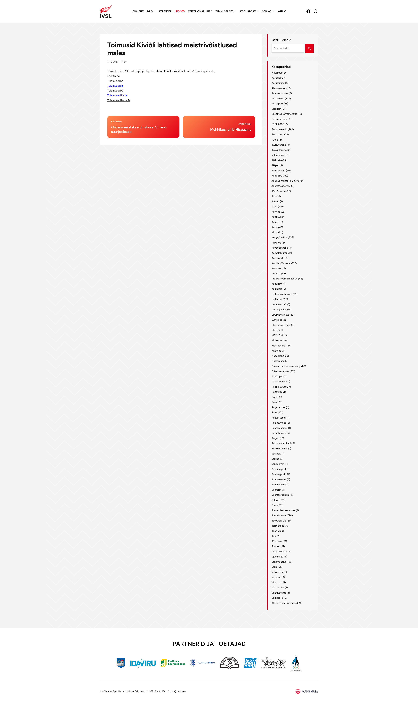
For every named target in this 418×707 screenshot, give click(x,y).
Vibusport (277, 582)
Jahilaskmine (278, 170)
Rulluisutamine (280, 448)
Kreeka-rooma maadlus (284, 278)
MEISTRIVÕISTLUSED (200, 11)
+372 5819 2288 (157, 691)
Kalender (165, 11)
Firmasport (278, 134)
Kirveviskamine (280, 247)
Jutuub (275, 201)
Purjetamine (278, 407)
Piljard (275, 397)
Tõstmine (277, 541)
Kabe (274, 206)
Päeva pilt (277, 376)
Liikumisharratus (280, 314)
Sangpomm (278, 464)
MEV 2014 (277, 335)
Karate (275, 222)
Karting (276, 227)
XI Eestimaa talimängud (285, 603)
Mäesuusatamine (281, 325)
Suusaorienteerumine (283, 510)
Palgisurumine (279, 381)
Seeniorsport (279, 469)
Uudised (180, 11)
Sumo (275, 505)
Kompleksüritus (280, 253)
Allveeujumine (279, 88)
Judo (274, 196)
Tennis (275, 531)
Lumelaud (277, 319)
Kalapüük (276, 216)
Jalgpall (276, 175)
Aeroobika (277, 77)
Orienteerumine (280, 371)
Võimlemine (278, 587)
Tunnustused (224, 11)
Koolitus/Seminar (281, 263)
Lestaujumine (279, 309)
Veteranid (277, 577)
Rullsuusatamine (280, 443)
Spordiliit (276, 489)
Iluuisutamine (279, 144)
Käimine (276, 211)
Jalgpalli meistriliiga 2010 (285, 180)
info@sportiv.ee (177, 691)
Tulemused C (115, 90)
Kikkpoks (276, 242)
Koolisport (248, 11)
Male (124, 61)
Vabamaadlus (279, 561)
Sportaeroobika (280, 494)
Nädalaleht (278, 355)
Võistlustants (279, 592)
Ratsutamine (279, 433)
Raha (274, 412)
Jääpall (275, 165)
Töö (274, 536)
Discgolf (276, 108)
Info (150, 11)
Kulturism (277, 283)
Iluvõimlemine (279, 150)
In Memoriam (279, 155)
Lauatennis (278, 304)
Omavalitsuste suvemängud (287, 366)
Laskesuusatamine (282, 294)
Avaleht (138, 11)
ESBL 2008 (278, 124)
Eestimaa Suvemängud (284, 113)
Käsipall (276, 232)
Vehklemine (278, 572)
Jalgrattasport (280, 186)
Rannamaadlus (280, 428)
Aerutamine (278, 83)
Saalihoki (276, 453)
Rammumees (279, 422)
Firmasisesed (279, 129)
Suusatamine (279, 515)
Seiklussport (278, 474)
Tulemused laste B (118, 100)
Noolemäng (278, 361)
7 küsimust (277, 72)
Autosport (277, 103)
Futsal (275, 139)
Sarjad (267, 11)
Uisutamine (278, 551)
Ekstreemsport (280, 119)
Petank (276, 391)
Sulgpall (276, 500)
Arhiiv (282, 11)
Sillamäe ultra (279, 479)
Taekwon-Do (279, 520)
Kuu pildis (277, 288)
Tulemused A (115, 81)
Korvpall (276, 273)
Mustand (276, 350)
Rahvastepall (279, 417)
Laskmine (277, 299)
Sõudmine (277, 484)
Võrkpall (276, 597)
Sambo (275, 458)
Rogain (275, 438)
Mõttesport (278, 345)
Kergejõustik (279, 237)
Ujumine (276, 556)
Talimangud (278, 525)
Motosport (278, 340)
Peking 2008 (279, 386)
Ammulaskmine (280, 93)
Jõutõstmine (279, 191)
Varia (274, 566)
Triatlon (276, 546)
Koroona (276, 268)
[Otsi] (309, 48)
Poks (274, 402)
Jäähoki (276, 160)
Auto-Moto (278, 98)
